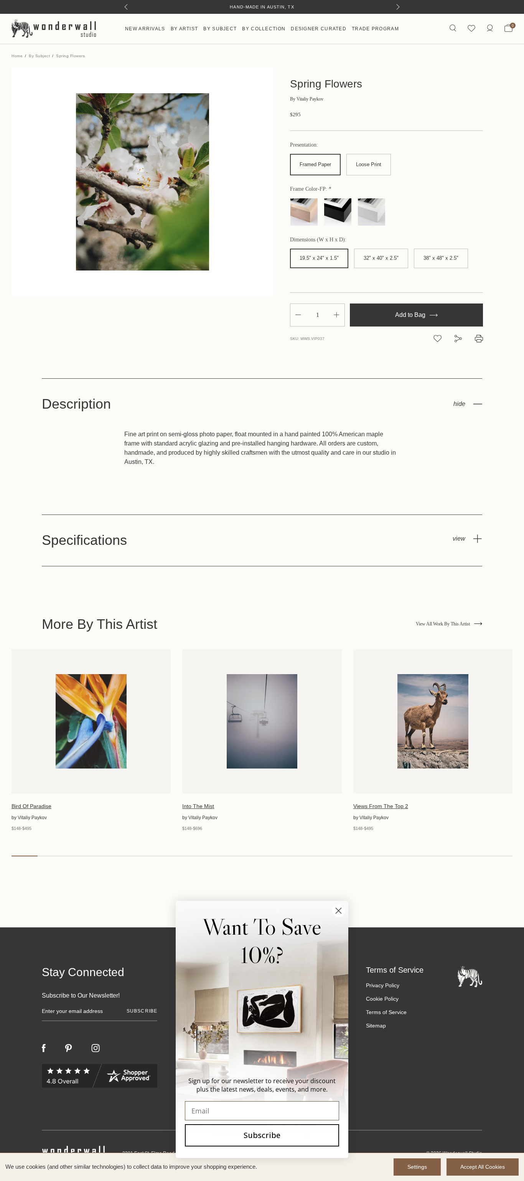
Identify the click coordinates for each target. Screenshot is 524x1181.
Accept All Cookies (482, 1167)
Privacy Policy (382, 985)
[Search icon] (453, 28)
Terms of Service (386, 1012)
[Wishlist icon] (471, 28)
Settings (417, 1167)
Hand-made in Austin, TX (262, 7)
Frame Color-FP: (309, 189)
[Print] (479, 339)
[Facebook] (44, 1048)
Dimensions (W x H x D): (318, 240)
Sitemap (376, 1026)
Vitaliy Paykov (306, 99)
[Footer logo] (470, 976)
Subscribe (262, 1135)
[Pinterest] (68, 1048)
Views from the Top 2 (380, 806)
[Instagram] (95, 1048)
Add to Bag (411, 315)
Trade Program (375, 28)
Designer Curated (318, 28)
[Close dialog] (338, 910)
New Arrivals (145, 28)
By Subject (220, 28)
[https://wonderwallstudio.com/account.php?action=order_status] (490, 28)
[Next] (398, 7)
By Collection (263, 28)
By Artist (184, 28)
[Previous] (126, 7)
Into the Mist (198, 806)
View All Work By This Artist (443, 624)
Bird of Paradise (31, 806)
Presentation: (304, 145)
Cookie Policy (382, 999)
